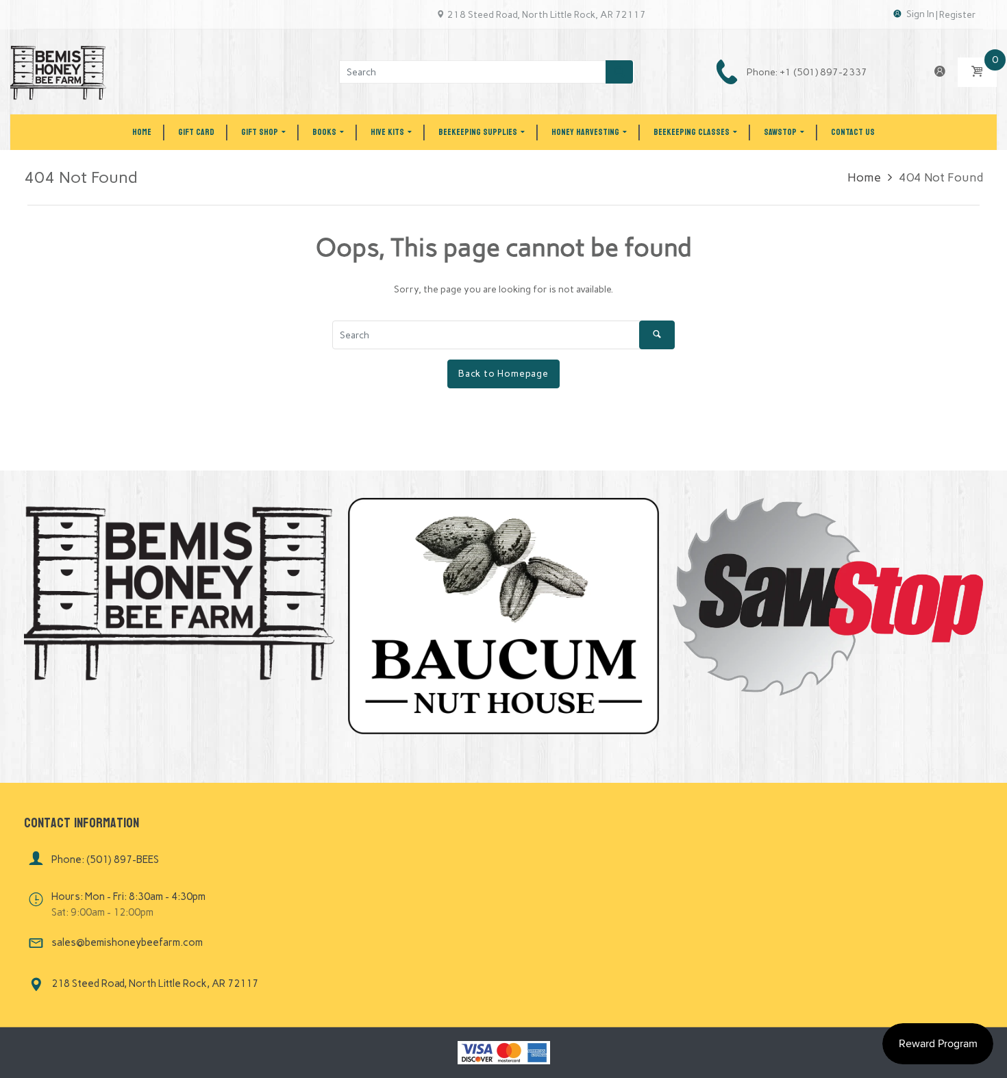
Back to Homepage (503, 373)
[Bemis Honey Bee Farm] (58, 71)
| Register (956, 15)
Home (864, 177)
